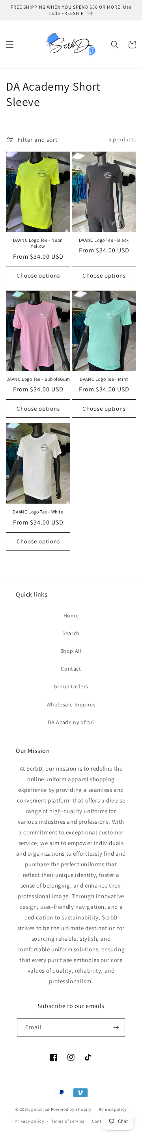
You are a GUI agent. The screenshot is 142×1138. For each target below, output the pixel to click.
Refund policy (113, 1109)
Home (71, 615)
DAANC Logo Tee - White (38, 512)
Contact (71, 668)
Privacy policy (29, 1121)
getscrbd (40, 1109)
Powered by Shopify (71, 1109)
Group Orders (71, 686)
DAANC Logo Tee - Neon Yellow (38, 243)
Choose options (38, 275)
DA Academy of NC (71, 722)
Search (71, 633)
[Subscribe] (116, 1027)
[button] (10, 44)
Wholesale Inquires (71, 704)
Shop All (71, 650)
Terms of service (67, 1121)
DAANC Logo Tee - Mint (104, 379)
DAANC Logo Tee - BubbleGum (38, 379)
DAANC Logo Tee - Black (104, 240)
